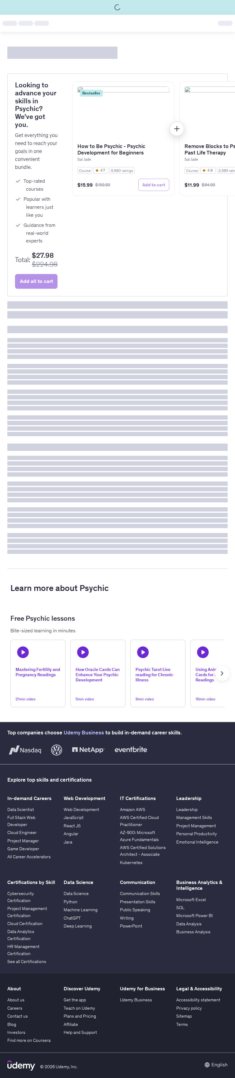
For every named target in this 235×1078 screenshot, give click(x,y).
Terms (182, 1024)
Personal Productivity (196, 833)
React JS (72, 825)
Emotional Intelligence (197, 842)
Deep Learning (78, 926)
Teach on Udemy (79, 1008)
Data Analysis (189, 924)
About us (15, 1000)
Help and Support (80, 1032)
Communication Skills (140, 893)
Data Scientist (20, 809)
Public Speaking (135, 909)
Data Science (76, 893)
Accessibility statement (198, 1000)
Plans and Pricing (80, 1016)
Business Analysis (193, 932)
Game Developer (23, 848)
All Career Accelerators (29, 856)
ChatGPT (72, 918)
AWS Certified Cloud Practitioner (139, 821)
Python (70, 902)
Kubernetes (131, 862)
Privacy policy (189, 1008)
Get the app (75, 1000)
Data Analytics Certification (20, 935)
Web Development (81, 809)
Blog (11, 1024)
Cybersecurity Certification (20, 897)
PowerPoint (131, 926)
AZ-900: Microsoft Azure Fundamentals (139, 836)
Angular (71, 833)
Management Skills (194, 817)
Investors (16, 1032)
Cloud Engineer (22, 832)
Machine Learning (81, 909)
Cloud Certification (25, 923)
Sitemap (184, 1016)
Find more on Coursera (28, 1040)
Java (68, 842)
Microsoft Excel (191, 899)
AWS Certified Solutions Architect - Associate (143, 851)
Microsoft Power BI (194, 915)
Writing (127, 918)
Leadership (187, 809)
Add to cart (153, 185)
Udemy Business (84, 732)
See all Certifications (26, 961)
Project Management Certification (27, 912)
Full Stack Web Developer (21, 821)
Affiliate (71, 1024)
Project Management (196, 825)
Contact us (17, 1016)
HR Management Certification (23, 950)
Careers (14, 1008)
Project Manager (23, 841)
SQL (180, 907)
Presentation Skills (137, 902)
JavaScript (74, 817)
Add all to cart (36, 281)
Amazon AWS (132, 809)
